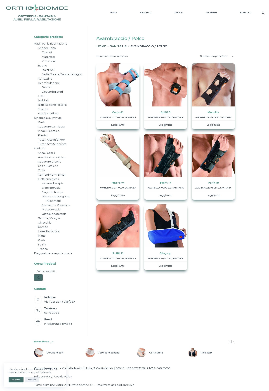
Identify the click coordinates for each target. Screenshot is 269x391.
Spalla (42, 244)
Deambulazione (49, 83)
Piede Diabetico (48, 130)
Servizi (179, 13)
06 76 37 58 (51, 312)
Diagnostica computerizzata (53, 253)
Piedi (41, 240)
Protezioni (49, 61)
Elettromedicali (48, 179)
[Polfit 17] (165, 155)
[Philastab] (193, 352)
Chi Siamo (211, 13)
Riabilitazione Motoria (52, 104)
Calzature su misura (51, 126)
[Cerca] (263, 13)
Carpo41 (117, 112)
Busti (41, 122)
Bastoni (47, 87)
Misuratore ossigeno (55, 196)
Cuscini (47, 52)
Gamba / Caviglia (49, 218)
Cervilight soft (55, 352)
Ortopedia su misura (48, 117)
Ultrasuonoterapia (54, 213)
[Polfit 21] (117, 225)
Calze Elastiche (48, 165)
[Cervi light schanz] (90, 352)
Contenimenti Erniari (52, 174)
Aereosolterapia (52, 183)
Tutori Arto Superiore (52, 144)
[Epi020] (165, 84)
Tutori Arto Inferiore (51, 139)
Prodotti (145, 13)
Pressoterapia (51, 209)
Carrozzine (45, 78)
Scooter (43, 109)
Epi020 (165, 112)
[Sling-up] (165, 225)
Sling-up (165, 253)
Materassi (48, 56)
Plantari (43, 135)
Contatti (245, 13)
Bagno (42, 65)
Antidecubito (47, 47)
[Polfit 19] (213, 155)
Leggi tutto (118, 124)
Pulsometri (53, 200)
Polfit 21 (117, 253)
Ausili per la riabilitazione (50, 43)
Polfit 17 (165, 182)
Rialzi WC (48, 69)
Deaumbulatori (52, 91)
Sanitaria (130, 117)
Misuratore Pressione (56, 205)
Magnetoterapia (53, 192)
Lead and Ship (124, 384)
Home (113, 13)
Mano (42, 235)
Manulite (213, 112)
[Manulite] (213, 84)
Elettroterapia (51, 187)
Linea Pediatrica (48, 231)
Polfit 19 (213, 182)
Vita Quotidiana (48, 113)
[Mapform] (117, 155)
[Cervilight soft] (38, 352)
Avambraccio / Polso (112, 117)
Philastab (206, 352)
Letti (41, 96)
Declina (32, 379)
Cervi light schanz (108, 352)
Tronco (43, 248)
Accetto (16, 379)
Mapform (117, 182)
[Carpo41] (117, 84)
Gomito (43, 226)
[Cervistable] (141, 352)
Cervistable (156, 352)
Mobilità (43, 100)
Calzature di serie (49, 161)
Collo (41, 170)
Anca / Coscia (47, 152)
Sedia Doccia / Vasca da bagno (62, 74)
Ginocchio (45, 222)
